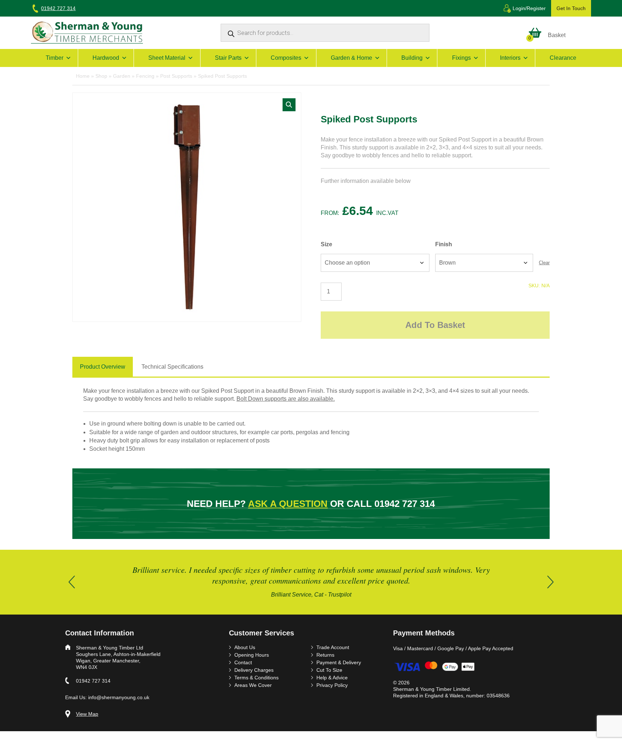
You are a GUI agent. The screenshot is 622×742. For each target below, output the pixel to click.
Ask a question (288, 503)
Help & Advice (332, 677)
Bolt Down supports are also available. (285, 399)
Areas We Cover (253, 685)
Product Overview (102, 367)
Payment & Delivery (338, 662)
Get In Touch (571, 8)
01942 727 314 (58, 8)
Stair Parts (228, 58)
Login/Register (529, 8)
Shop (101, 76)
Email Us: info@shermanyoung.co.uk (107, 697)
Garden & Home (351, 58)
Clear (544, 262)
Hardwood (106, 58)
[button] (289, 104)
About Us (244, 647)
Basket (556, 35)
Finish (443, 244)
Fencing (145, 76)
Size (326, 244)
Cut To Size (329, 670)
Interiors (510, 58)
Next (550, 582)
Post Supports (176, 76)
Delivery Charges (254, 670)
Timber (54, 58)
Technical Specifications (172, 367)
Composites (286, 58)
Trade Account (332, 647)
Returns (325, 655)
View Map (87, 714)
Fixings (461, 58)
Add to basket (435, 325)
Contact (243, 662)
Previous (71, 582)
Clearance (563, 58)
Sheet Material (166, 58)
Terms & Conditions (256, 677)
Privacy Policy (332, 685)
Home (83, 76)
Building (412, 58)
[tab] (102, 367)
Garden (121, 76)
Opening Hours (251, 655)
